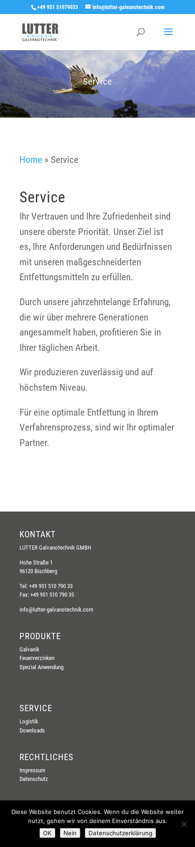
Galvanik (29, 649)
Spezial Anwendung (41, 667)
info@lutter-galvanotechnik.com (56, 609)
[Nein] (183, 823)
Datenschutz (34, 778)
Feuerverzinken (37, 658)
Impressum (32, 770)
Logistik (29, 721)
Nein (70, 833)
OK (47, 833)
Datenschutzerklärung (120, 833)
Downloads (32, 730)
